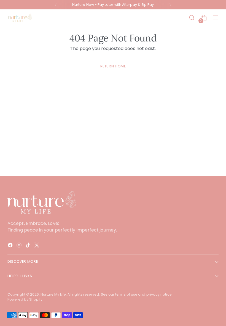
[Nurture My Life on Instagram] (19, 246)
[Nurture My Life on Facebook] (10, 246)
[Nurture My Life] (19, 17)
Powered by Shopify (24, 299)
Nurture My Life (53, 294)
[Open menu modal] (215, 17)
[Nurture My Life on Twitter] (37, 246)
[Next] (170, 4)
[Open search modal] (192, 17)
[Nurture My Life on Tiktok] (28, 246)
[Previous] (56, 4)
